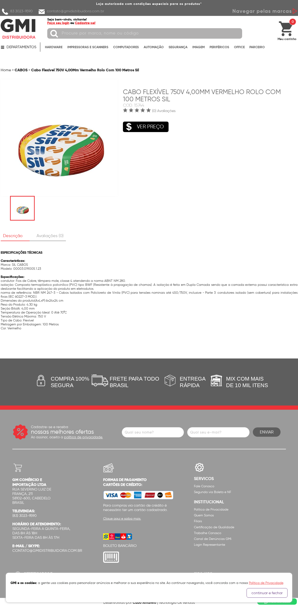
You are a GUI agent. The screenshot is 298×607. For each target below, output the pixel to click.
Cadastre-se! (85, 23)
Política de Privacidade (211, 510)
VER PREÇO (150, 126)
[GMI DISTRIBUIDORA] (18, 29)
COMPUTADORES (126, 47)
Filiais (198, 521)
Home (6, 70)
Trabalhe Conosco (207, 533)
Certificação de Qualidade (214, 527)
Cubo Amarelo (144, 602)
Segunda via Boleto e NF (212, 492)
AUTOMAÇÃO (154, 47)
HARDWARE (53, 47)
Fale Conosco (204, 486)
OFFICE (239, 47)
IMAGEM (198, 47)
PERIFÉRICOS (219, 47)
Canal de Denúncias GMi (212, 539)
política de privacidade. (83, 437)
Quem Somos (204, 515)
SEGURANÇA (178, 47)
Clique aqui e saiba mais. (122, 519)
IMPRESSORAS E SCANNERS (87, 47)
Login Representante (209, 545)
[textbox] (144, 33)
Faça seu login (58, 23)
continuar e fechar (267, 593)
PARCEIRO (257, 47)
